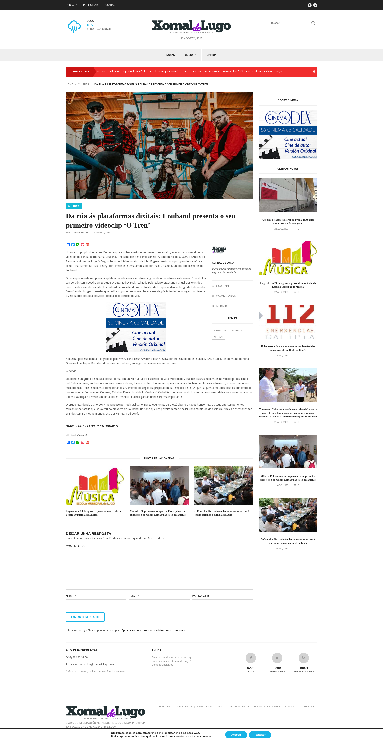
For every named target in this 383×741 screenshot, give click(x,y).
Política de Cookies (267, 706)
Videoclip (220, 330)
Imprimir (221, 305)
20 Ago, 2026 (281, 548)
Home (69, 84)
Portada (71, 5)
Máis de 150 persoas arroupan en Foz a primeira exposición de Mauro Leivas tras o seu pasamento (158, 513)
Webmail (309, 706)
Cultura (190, 55)
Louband (236, 330)
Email (134, 596)
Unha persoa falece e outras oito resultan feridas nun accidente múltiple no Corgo (214, 71)
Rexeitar (260, 735)
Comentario (75, 546)
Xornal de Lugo (81, 232)
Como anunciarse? (162, 664)
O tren (218, 337)
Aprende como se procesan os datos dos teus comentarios (155, 630)
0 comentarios (226, 295)
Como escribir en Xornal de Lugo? (171, 661)
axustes (207, 736)
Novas (170, 55)
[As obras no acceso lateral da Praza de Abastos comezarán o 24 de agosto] (288, 211)
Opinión (212, 55)
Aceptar (236, 735)
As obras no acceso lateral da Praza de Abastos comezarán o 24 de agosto (288, 221)
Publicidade (91, 5)
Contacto (111, 5)
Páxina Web (200, 596)
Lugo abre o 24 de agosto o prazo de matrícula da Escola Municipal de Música (114, 71)
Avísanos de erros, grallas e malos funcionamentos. (96, 671)
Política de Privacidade (233, 706)
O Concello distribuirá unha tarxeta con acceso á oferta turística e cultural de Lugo (221, 513)
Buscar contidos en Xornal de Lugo (172, 657)
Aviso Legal (204, 706)
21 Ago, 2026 (281, 355)
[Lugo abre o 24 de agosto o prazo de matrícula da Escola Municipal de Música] (288, 274)
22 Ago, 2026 (281, 229)
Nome (71, 596)
